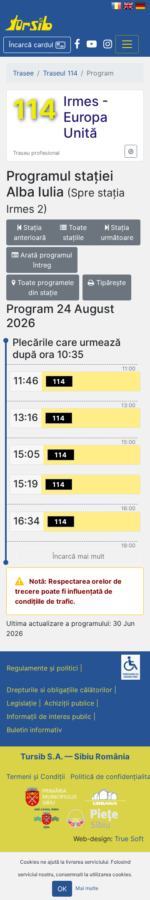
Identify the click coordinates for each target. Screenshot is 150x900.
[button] (37, 45)
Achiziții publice (69, 703)
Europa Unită (85, 125)
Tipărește (110, 282)
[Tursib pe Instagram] (107, 44)
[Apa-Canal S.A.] (46, 817)
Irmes (82, 101)
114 (35, 109)
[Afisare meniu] (127, 44)
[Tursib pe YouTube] (91, 44)
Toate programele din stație (44, 287)
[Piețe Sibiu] (92, 817)
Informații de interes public (49, 716)
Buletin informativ (34, 730)
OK (62, 889)
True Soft (129, 838)
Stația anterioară (30, 232)
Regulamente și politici (42, 668)
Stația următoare (117, 232)
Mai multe (86, 888)
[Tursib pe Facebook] (77, 44)
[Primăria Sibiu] (50, 796)
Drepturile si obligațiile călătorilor (59, 690)
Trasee (23, 73)
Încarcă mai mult (78, 556)
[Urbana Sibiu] (105, 796)
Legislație (22, 703)
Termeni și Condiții (35, 776)
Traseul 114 (60, 73)
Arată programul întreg (45, 260)
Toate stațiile (75, 232)
